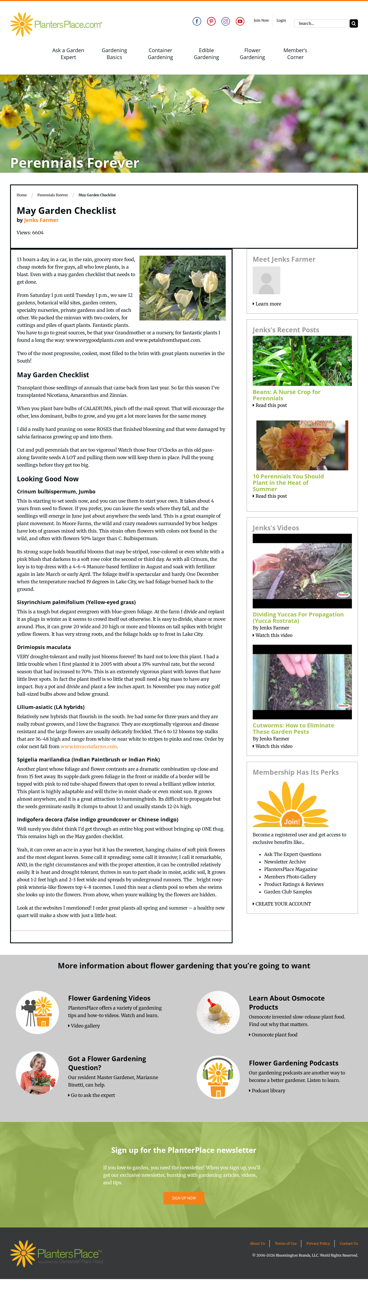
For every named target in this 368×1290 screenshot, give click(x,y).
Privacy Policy (318, 1243)
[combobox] (320, 23)
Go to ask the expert (92, 1095)
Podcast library (268, 1090)
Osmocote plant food (274, 1035)
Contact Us (349, 1243)
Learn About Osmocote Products (287, 1002)
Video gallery (85, 1026)
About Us (257, 1243)
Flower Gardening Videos (109, 998)
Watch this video (273, 635)
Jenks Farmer (41, 219)
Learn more (267, 304)
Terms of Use (286, 1243)
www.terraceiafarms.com (89, 746)
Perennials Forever (52, 195)
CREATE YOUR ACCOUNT (282, 904)
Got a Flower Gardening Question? (107, 1063)
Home (22, 195)
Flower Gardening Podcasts (293, 1063)
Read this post (270, 405)
